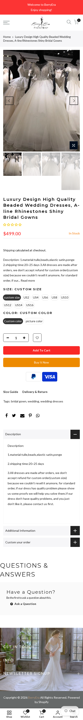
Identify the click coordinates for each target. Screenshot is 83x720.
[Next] (74, 100)
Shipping (9, 250)
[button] (12, 224)
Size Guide (10, 392)
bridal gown (18, 401)
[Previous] (9, 100)
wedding (33, 401)
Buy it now (41, 362)
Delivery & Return (34, 392)
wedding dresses (51, 401)
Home (7, 37)
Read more (27, 280)
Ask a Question (25, 604)
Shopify (44, 702)
